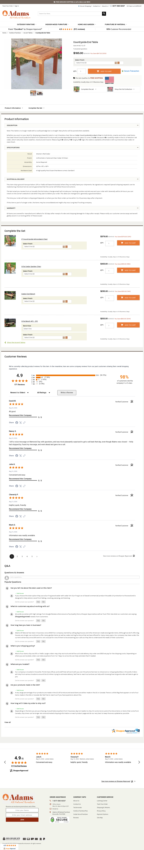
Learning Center (102, 801)
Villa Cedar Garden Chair (31, 266)
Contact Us (96, 6)
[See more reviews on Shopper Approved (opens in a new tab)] (24, 423)
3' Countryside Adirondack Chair (34, 239)
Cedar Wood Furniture (80, 814)
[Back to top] (131, 842)
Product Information (13, 108)
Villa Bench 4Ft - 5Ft (29, 321)
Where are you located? (20, 664)
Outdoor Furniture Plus (80, 811)
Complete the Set (35, 108)
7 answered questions (80, 49)
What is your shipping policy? (23, 646)
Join (22, 820)
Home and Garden (86, 24)
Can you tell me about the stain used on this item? (31, 588)
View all (7, 722)
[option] (36, 64)
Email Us (55, 809)
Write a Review (67, 393)
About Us (105, 6)
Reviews (76, 817)
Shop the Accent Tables (16, 342)
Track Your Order (7, 6)
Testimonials (77, 807)
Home (4, 33)
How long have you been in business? (26, 625)
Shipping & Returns (103, 807)
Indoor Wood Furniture (56, 24)
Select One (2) (81, 63)
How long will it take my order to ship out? (28, 703)
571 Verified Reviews (19, 766)
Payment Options (102, 814)
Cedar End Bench (28, 294)
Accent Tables (28, 33)
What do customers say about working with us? (30, 606)
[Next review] (139, 762)
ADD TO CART (106, 71)
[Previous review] (4, 762)
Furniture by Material (115, 24)
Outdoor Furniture (26, 24)
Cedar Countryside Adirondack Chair (88, 135)
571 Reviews (22, 385)
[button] (38, 601)
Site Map (100, 817)
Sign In (17, 6)
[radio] (72, 375)
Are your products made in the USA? (25, 685)
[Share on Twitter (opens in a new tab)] (20, 423)
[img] (19, 762)
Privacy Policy (101, 811)
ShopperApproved (22, 616)
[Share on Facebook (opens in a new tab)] (16, 423)
